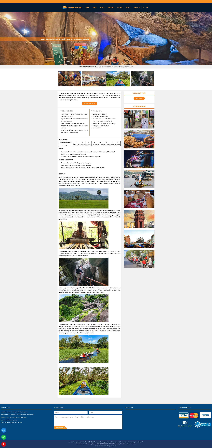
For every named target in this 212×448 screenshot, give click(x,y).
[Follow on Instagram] (146, 1)
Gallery (119, 7)
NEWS (94, 7)
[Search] (143, 7)
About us (137, 7)
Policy (128, 7)
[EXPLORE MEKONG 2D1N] (139, 179)
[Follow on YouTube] (149, 1)
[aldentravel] (72, 7)
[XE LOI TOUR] (139, 259)
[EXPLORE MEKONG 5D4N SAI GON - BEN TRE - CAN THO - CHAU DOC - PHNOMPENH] (139, 219)
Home (87, 7)
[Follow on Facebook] (144, 1)
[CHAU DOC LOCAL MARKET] (139, 239)
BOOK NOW (139, 98)
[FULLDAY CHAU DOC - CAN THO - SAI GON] (139, 119)
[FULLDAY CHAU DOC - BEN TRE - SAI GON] (139, 139)
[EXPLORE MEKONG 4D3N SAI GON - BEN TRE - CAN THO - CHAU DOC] (139, 159)
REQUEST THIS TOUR (89, 103)
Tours (102, 7)
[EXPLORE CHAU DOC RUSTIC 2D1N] (139, 199)
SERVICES (111, 7)
